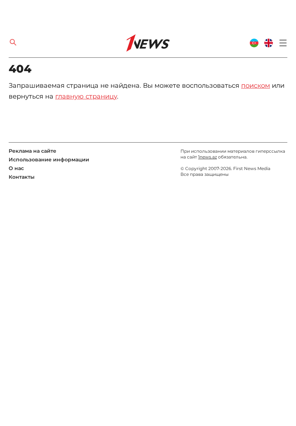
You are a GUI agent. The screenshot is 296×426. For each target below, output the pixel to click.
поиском (255, 86)
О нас (16, 168)
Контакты (22, 176)
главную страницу (86, 96)
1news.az (207, 157)
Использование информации (49, 159)
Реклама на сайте (32, 150)
